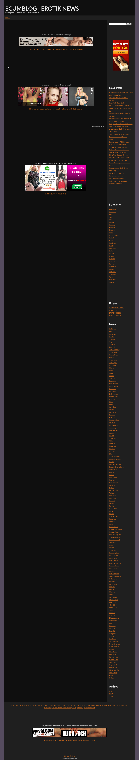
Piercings (112, 498)
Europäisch (113, 508)
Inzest (111, 246)
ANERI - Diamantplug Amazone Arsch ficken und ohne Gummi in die (120, 108)
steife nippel (15, 705)
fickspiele (80, 708)
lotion (86, 708)
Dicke (111, 233)
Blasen (111, 548)
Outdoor (112, 261)
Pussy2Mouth (114, 574)
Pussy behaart (114, 566)
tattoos (82, 705)
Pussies (111, 571)
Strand (111, 376)
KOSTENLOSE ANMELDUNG (55, 194)
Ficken (111, 678)
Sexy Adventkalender (116, 178)
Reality (111, 269)
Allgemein (112, 209)
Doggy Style (113, 665)
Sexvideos (112, 279)
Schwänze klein (114, 537)
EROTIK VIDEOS (115, 313)
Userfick (112, 347)
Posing (111, 649)
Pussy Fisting (113, 555)
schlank (52, 705)
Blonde (111, 222)
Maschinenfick (114, 670)
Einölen (111, 337)
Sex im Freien (113, 397)
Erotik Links (113, 310)
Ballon (111, 410)
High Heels (113, 477)
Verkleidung (113, 490)
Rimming (112, 581)
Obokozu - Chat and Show (118, 160)
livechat (41, 705)
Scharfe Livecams (115, 315)
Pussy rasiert (113, 568)
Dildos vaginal (114, 618)
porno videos (92, 705)
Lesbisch (112, 628)
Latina (111, 503)
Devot (111, 462)
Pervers (112, 264)
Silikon (111, 357)
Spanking (112, 438)
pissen (68, 705)
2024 (111, 694)
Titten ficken (113, 352)
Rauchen (112, 423)
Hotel (111, 370)
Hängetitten (113, 355)
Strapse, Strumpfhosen (117, 467)
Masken (112, 485)
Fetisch (111, 238)
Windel (111, 433)
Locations (112, 365)
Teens (111, 277)
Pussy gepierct (114, 553)
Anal (110, 214)
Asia (110, 217)
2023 (111, 696)
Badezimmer (113, 386)
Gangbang (112, 634)
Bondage (112, 225)
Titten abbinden (114, 456)
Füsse (111, 240)
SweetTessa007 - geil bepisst (119, 134)
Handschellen (114, 420)
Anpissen (112, 654)
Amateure (112, 212)
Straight (112, 631)
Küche (111, 368)
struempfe (116, 705)
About (111, 331)
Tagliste (72, 756)
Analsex (112, 587)
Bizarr (111, 454)
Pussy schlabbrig (115, 563)
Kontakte (112, 248)
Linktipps (112, 329)
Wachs (111, 436)
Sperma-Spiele (114, 532)
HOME (7, 18)
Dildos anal (113, 620)
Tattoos (111, 493)
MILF (111, 594)
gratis (30, 705)
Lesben (111, 253)
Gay (110, 623)
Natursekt (112, 266)
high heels (72, 708)
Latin (111, 251)
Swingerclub (113, 394)
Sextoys (112, 613)
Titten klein (113, 360)
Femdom (112, 417)
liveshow (35, 705)
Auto (111, 404)
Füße (111, 441)
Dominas (112, 443)
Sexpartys (112, 636)
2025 (111, 691)
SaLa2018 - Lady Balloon (117, 103)
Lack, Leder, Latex (115, 459)
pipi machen (75, 705)
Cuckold (112, 415)
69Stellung (113, 667)
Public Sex (112, 389)
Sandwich (112, 639)
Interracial (112, 495)
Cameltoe (112, 407)
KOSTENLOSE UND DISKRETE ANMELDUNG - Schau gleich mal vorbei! (69, 740)
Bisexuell (112, 626)
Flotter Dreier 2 (114, 647)
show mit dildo (102, 705)
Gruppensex (113, 641)
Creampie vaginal (115, 576)
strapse (110, 705)
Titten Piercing (114, 350)
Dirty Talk (112, 334)
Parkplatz (112, 391)
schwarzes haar (60, 705)
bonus (47, 705)
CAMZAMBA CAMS (116, 308)
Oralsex (112, 259)
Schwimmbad (114, 383)
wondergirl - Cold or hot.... (118, 152)
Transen (112, 344)
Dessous (112, 230)
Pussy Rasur (113, 558)
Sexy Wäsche (113, 482)
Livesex (111, 256)
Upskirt (111, 480)
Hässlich (112, 501)
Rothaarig (112, 519)
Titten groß (113, 363)
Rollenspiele (113, 425)
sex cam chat (56, 708)
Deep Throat (113, 527)
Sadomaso (112, 272)
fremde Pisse (113, 657)
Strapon (112, 615)
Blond (111, 524)
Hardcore (112, 243)
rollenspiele (65, 708)
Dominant (112, 446)
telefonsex (47, 708)
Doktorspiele (113, 430)
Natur (111, 373)
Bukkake (112, 227)
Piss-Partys (113, 652)
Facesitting (113, 673)
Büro (111, 402)
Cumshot (112, 542)
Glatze (111, 514)
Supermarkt (113, 381)
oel (86, 705)
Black (111, 220)
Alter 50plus (113, 600)
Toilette (111, 378)
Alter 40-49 (113, 602)
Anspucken (113, 412)
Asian (111, 675)
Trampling (112, 428)
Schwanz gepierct (115, 535)
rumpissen (113, 662)
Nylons (111, 488)
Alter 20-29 (113, 607)
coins (26, 705)
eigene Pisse (113, 660)
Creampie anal (114, 584)
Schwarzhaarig (114, 516)
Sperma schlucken (115, 529)
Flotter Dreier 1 (114, 644)
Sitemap (66, 756)
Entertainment (114, 235)
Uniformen (113, 469)
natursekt (91, 708)
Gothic (111, 472)
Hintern (112, 592)
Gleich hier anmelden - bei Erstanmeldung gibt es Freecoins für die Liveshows (56, 49)
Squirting (112, 550)
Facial (111, 545)
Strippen (112, 339)
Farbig (111, 506)
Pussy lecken (113, 561)
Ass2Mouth (113, 589)
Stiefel (111, 475)
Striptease (112, 274)
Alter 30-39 (113, 605)
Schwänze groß (114, 540)
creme (22, 705)
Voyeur (111, 282)
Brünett (112, 521)
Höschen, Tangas (115, 464)
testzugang (124, 705)
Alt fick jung (113, 597)
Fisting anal (113, 579)
